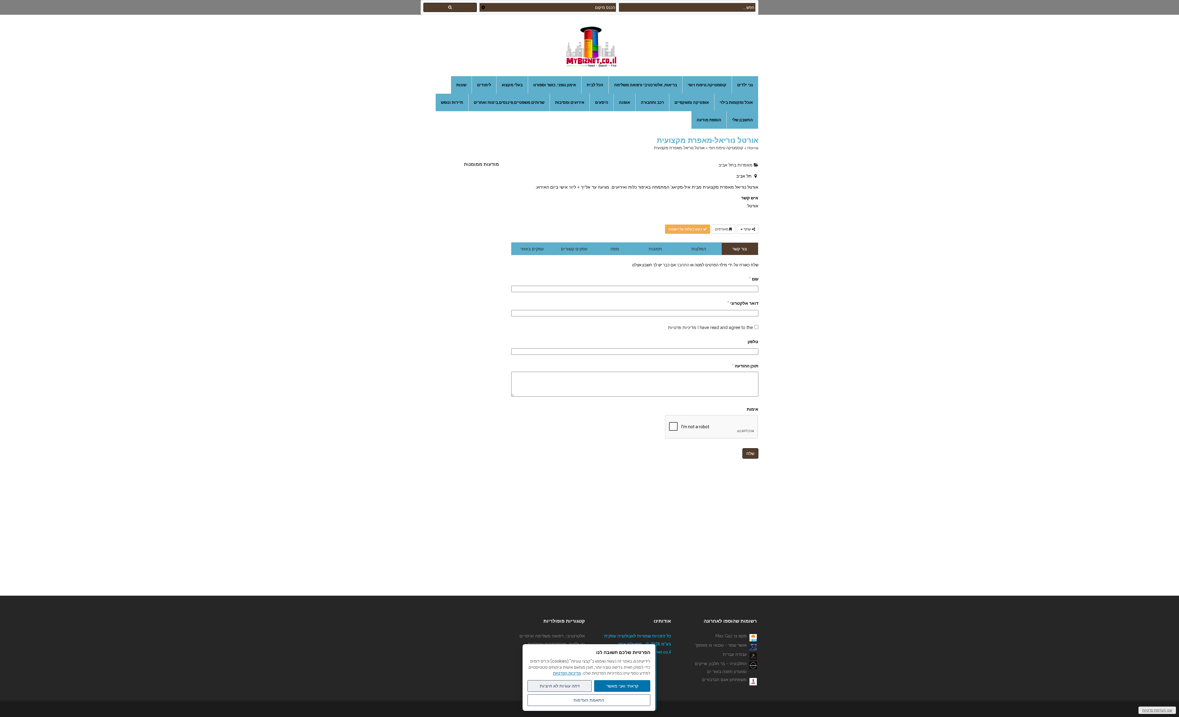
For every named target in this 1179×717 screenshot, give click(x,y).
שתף (747, 229)
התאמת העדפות (589, 700)
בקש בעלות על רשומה (685, 229)
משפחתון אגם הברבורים (724, 679)
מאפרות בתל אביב (736, 165)
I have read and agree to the (710, 327)
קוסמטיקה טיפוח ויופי (726, 148)
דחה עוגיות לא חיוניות (560, 686)
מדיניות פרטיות (682, 327)
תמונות (655, 248)
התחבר (682, 264)
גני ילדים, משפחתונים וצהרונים (556, 643)
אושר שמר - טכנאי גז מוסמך (721, 645)
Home (752, 148)
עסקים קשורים (574, 248)
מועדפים (722, 229)
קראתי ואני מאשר (622, 686)
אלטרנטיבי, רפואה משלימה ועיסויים (552, 635)
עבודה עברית (735, 654)
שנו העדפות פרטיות (1157, 710)
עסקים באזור (532, 248)
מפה (614, 248)
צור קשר (739, 248)
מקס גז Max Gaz (731, 635)
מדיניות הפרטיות (567, 673)
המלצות (698, 248)
